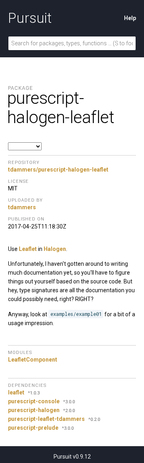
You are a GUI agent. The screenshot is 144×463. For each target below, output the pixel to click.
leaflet (16, 392)
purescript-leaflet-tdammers (46, 419)
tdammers (22, 207)
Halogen (55, 249)
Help (130, 18)
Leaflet (28, 249)
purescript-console (34, 401)
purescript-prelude (33, 428)
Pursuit (30, 18)
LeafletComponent (32, 359)
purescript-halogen (34, 410)
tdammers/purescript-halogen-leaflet (58, 169)
